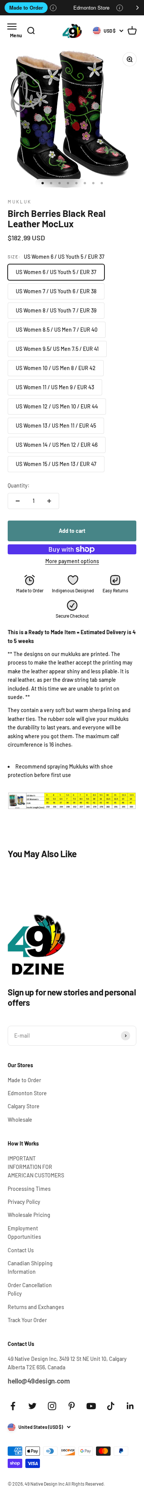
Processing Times (29, 1188)
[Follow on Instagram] (52, 1406)
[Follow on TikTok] (111, 1406)
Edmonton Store (91, 7)
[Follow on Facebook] (13, 1406)
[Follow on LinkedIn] (130, 1406)
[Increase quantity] (49, 501)
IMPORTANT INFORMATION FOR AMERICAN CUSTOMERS (36, 1167)
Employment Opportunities (24, 1232)
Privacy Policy (24, 1202)
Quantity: (19, 485)
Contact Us (21, 1250)
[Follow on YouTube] (91, 1406)
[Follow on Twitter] (32, 1406)
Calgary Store (24, 1106)
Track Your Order (27, 1320)
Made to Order (26, 7)
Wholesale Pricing (29, 1215)
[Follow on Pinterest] (71, 1406)
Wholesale (20, 1119)
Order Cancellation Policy (30, 1289)
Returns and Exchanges (36, 1307)
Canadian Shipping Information (30, 1267)
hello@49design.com (39, 1381)
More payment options (72, 561)
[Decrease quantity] (17, 501)
